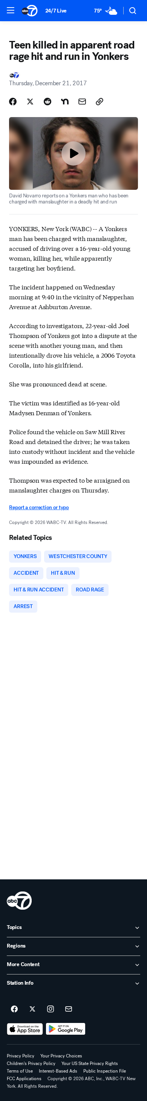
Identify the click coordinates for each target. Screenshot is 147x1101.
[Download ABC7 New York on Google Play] (66, 1029)
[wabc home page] (19, 900)
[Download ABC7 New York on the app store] (25, 1029)
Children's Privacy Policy (31, 1063)
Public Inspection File (104, 1071)
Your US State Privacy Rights (89, 1063)
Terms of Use (20, 1071)
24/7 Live (56, 10)
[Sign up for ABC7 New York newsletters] (68, 1009)
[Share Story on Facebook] (12, 101)
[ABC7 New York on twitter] (32, 1009)
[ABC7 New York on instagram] (50, 1009)
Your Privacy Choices (61, 1056)
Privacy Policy (20, 1056)
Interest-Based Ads (58, 1071)
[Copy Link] (99, 101)
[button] (10, 10)
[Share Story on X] (30, 101)
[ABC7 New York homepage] (29, 11)
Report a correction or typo (39, 507)
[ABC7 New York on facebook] (14, 1009)
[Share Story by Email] (82, 101)
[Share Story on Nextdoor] (64, 101)
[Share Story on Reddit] (47, 101)
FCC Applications (24, 1078)
